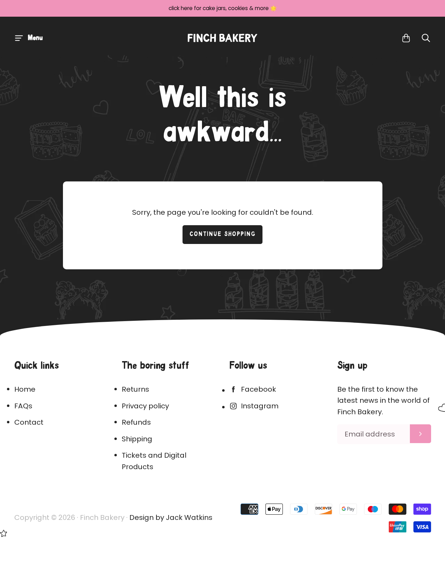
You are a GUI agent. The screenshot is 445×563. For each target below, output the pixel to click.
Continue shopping (223, 234)
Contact (28, 422)
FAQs (23, 406)
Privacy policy (145, 406)
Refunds (136, 422)
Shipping (137, 439)
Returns (135, 389)
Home (24, 389)
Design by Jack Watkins (170, 517)
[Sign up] (420, 433)
